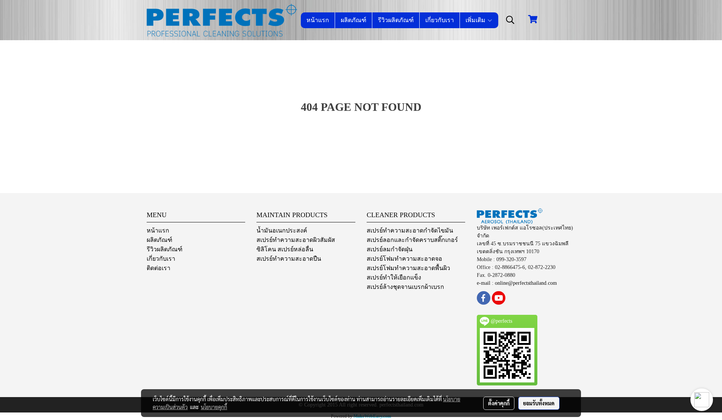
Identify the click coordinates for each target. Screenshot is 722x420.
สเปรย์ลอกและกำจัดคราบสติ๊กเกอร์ (412, 240)
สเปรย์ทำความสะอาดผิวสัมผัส (295, 240)
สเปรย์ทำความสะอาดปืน (288, 258)
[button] (510, 20)
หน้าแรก (317, 20)
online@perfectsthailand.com (526, 283)
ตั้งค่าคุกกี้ (499, 403)
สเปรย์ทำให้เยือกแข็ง (394, 277)
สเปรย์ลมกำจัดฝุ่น (390, 249)
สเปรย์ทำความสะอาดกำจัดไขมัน (410, 230)
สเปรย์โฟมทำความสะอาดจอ (404, 258)
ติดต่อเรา (158, 268)
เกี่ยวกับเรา (439, 20)
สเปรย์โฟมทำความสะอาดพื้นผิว (408, 268)
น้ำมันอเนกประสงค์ (281, 230)
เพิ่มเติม (476, 20)
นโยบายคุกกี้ (214, 406)
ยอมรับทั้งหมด (539, 403)
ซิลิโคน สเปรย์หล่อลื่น (284, 249)
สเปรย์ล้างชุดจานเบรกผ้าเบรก (405, 287)
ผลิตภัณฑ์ (353, 20)
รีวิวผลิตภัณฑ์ (396, 20)
